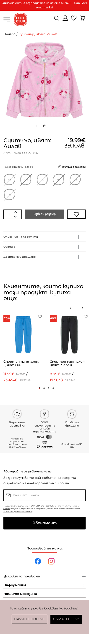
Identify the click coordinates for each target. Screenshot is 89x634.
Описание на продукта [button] (20, 236)
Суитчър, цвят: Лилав (37, 34)
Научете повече (29, 619)
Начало (9, 34)
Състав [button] (9, 246)
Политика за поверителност (17, 511)
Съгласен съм (66, 619)
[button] (39, 388)
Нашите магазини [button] (20, 594)
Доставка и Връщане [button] (19, 256)
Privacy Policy (63, 506)
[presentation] (73, 308)
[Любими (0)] (74, 20)
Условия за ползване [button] (21, 576)
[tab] (44, 237)
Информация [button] (14, 585)
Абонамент (44, 523)
